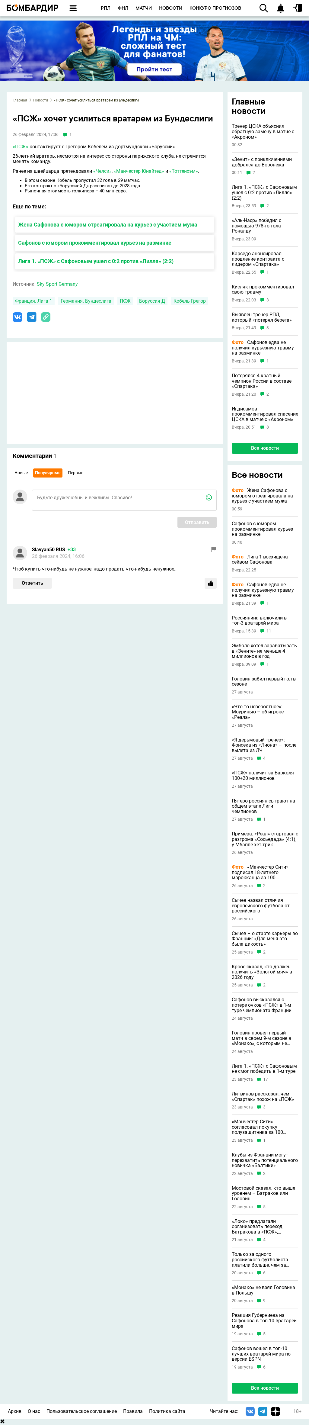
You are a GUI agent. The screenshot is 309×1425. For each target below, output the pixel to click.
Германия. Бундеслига (86, 301)
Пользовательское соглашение (81, 1411)
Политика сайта (167, 1411)
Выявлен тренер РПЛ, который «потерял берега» (262, 317)
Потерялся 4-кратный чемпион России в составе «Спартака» (261, 381)
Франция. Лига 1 (33, 301)
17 (265, 1079)
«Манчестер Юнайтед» (139, 171)
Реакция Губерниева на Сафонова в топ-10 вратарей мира (264, 1321)
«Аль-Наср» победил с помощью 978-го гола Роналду (256, 226)
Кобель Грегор (190, 301)
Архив (14, 1411)
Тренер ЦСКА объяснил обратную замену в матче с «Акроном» (263, 132)
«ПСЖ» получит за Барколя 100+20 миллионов (263, 775)
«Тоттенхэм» (183, 171)
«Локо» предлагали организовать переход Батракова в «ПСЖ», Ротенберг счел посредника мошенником (263, 1227)
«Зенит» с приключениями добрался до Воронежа (262, 162)
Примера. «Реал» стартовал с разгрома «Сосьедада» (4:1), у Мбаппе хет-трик (265, 839)
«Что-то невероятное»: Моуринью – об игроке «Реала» (258, 712)
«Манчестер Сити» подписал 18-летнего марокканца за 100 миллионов (260, 872)
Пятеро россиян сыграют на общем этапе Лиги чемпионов (263, 806)
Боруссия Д (152, 301)
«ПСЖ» (20, 147)
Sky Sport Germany (57, 284)
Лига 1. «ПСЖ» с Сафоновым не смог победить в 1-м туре (264, 1068)
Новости (40, 100)
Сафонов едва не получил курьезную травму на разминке (263, 348)
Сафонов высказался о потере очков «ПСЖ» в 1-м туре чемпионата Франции (261, 1005)
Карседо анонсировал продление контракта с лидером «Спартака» (258, 259)
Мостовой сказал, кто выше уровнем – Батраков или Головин (263, 1193)
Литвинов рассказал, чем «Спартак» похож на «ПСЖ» (263, 1096)
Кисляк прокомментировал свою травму (263, 289)
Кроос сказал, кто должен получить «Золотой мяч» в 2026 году (262, 972)
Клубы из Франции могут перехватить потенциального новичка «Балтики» (265, 1160)
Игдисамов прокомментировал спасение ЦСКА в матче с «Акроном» (265, 414)
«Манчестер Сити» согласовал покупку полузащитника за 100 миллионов (257, 1127)
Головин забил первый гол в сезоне (264, 681)
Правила (133, 1411)
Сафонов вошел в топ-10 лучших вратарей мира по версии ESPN (261, 1354)
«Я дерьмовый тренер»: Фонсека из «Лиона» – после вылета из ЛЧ (264, 745)
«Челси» (102, 171)
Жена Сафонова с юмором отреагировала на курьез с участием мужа (107, 224)
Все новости (265, 448)
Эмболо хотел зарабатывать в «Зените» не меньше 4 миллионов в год (264, 651)
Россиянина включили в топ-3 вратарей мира (259, 620)
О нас (34, 1411)
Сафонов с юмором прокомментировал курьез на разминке (94, 243)
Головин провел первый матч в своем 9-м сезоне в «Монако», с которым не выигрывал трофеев (261, 1038)
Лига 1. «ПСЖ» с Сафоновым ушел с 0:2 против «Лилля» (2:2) (96, 261)
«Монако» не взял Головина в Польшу (263, 1290)
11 (268, 631)
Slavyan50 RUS (48, 549)
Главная (20, 100)
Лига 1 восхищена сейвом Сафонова (260, 559)
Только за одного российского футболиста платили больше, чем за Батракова (260, 1260)
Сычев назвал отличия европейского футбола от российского (261, 906)
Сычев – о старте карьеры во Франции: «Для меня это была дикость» (265, 939)
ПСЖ (125, 301)
